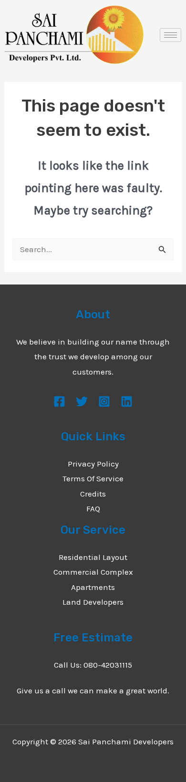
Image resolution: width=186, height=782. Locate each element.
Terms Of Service (93, 478)
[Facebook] (59, 401)
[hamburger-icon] (170, 35)
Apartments (93, 587)
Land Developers (93, 602)
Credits (93, 493)
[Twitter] (82, 401)
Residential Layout (93, 557)
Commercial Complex (93, 572)
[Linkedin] (127, 401)
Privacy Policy (93, 463)
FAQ (93, 508)
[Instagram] (104, 401)
